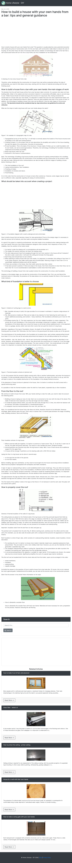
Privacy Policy (47, 857)
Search (8, 630)
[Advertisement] (36, 32)
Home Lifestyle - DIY (14, 3)
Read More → (9, 700)
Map (40, 857)
